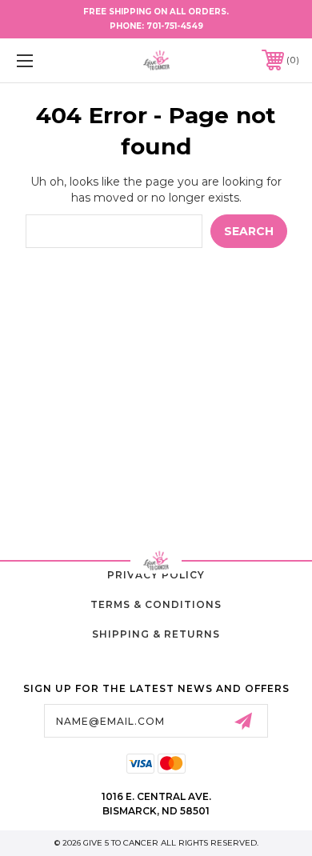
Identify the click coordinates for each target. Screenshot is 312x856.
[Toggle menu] (45, 60)
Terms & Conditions (156, 604)
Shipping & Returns (156, 634)
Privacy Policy (156, 575)
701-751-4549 (174, 26)
